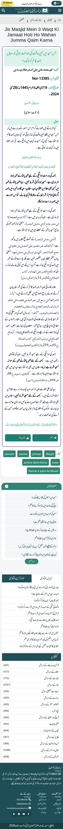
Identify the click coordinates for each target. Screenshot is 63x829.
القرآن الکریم (42, 804)
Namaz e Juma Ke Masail (43, 471)
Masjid (50, 454)
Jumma (23, 454)
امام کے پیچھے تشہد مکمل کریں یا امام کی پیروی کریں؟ (37, 546)
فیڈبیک (58, 808)
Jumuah (9, 454)
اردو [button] (58, 3)
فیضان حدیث (42, 808)
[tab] (46, 578)
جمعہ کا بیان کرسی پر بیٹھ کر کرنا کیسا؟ (46, 600)
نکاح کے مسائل (53, 737)
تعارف (59, 800)
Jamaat (36, 454)
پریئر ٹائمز (43, 813)
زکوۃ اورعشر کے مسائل (50, 704)
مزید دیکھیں (31, 561)
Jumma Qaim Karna (35, 463)
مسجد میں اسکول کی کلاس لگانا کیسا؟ (43, 497)
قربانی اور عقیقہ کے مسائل (49, 717)
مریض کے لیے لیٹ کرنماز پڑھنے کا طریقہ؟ (40, 530)
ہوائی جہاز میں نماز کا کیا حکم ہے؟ (44, 522)
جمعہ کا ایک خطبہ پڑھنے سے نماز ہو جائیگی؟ (44, 620)
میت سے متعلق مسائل (50, 691)
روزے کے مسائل (51, 698)
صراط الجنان (42, 800)
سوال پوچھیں (57, 804)
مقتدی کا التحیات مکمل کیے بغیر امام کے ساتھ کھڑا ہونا (39, 646)
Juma (55, 463)
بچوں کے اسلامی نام (51, 730)
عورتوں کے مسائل (51, 756)
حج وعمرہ (55, 711)
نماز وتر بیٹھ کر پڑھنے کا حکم (49, 626)
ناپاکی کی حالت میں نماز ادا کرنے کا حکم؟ (42, 505)
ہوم (59, 20)
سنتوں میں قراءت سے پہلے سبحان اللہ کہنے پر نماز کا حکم (39, 633)
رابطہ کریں (58, 813)
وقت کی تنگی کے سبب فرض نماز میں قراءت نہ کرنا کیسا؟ (38, 607)
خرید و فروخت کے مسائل (49, 743)
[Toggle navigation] (60, 10)
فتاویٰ (49, 20)
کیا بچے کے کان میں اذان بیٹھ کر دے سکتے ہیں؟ (39, 554)
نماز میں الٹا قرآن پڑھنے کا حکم (45, 538)
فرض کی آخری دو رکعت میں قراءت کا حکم (43, 613)
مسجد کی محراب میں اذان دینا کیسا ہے (43, 514)
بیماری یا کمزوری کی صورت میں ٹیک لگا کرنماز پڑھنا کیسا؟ (38, 587)
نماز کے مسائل (35, 20)
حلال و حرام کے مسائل (50, 750)
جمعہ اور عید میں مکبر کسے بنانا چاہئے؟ (45, 594)
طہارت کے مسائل (51, 678)
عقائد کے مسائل (52, 672)
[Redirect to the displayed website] (3, 10)
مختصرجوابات (54, 724)
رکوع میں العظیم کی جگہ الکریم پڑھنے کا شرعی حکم (41, 639)
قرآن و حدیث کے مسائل (49, 665)
